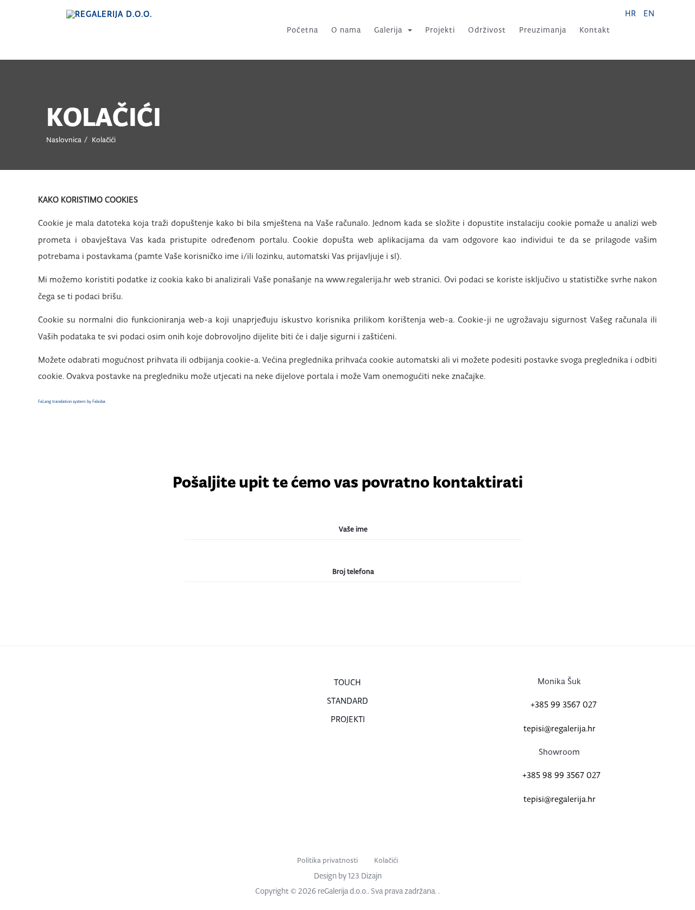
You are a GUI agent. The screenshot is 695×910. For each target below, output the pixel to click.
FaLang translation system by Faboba (71, 401)
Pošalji (346, 617)
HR (631, 13)
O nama (346, 30)
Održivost (487, 30)
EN (648, 13)
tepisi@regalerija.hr (559, 728)
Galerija (388, 30)
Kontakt (594, 30)
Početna (302, 30)
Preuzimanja (542, 30)
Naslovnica (63, 139)
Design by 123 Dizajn (348, 876)
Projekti (440, 30)
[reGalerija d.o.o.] (109, 13)
